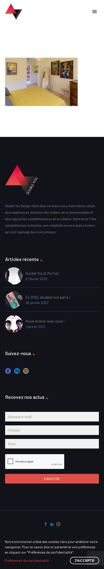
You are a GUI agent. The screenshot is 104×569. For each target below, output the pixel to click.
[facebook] (8, 372)
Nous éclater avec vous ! (45, 321)
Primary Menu (94, 11)
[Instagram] (58, 524)
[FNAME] (52, 431)
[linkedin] (17, 372)
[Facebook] (46, 524)
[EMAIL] (52, 417)
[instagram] (26, 372)
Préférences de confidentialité (27, 560)
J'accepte (84, 560)
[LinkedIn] (52, 524)
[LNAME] (52, 444)
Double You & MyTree (42, 273)
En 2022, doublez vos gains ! (48, 297)
